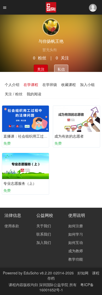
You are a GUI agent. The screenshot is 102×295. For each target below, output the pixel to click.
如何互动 (75, 242)
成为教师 (75, 250)
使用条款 (11, 225)
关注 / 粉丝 (13, 93)
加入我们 (43, 242)
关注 (40, 69)
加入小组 (87, 84)
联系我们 (43, 234)
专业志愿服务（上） (19, 183)
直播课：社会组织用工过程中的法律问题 (36, 136)
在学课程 (31, 84)
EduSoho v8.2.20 (38, 272)
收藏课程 (68, 84)
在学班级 (49, 84)
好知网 (82, 272)
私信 (61, 69)
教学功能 (75, 259)
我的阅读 (34, 93)
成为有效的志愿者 (69, 136)
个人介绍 (12, 84)
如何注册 (75, 225)
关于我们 (43, 225)
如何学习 (75, 234)
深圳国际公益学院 (54, 284)
